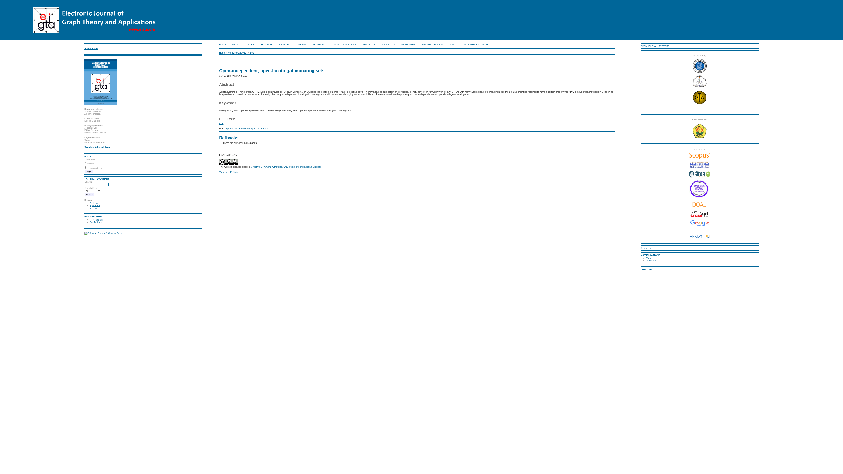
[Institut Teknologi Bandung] (700, 72)
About (236, 44)
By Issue (94, 203)
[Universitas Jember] (699, 137)
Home (222, 44)
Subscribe (651, 260)
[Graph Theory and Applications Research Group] (699, 104)
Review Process (433, 44)
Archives (319, 44)
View (648, 258)
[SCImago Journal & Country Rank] (103, 233)
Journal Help (647, 248)
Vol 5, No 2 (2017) (237, 52)
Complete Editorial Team (97, 147)
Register (267, 44)
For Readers (96, 220)
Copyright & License (475, 44)
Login (250, 44)
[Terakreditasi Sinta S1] (700, 177)
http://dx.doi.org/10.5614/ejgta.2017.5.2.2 (246, 128)
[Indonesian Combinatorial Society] (699, 87)
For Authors (96, 222)
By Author (95, 205)
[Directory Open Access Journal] (700, 204)
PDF (221, 123)
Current (300, 44)
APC (452, 44)
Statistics (388, 44)
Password (89, 163)
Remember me (97, 168)
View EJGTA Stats (228, 172)
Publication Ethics (344, 44)
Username (90, 159)
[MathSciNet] (700, 167)
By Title (93, 208)
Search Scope (92, 188)
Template (369, 44)
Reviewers (408, 44)
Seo (252, 52)
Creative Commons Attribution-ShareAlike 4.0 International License (286, 166)
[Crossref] (700, 214)
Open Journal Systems (655, 46)
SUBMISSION (91, 48)
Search (88, 182)
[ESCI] (699, 197)
